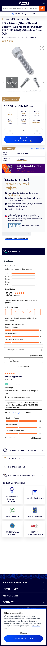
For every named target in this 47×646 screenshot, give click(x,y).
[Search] (42, 8)
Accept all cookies (23, 638)
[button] (41, 48)
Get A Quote (21, 160)
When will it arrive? (38, 148)
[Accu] (24, 3)
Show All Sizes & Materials (17, 19)
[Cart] (43, 3)
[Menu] (3, 3)
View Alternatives (14, 195)
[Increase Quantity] (7, 131)
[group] (23, 60)
